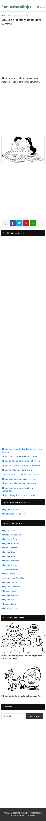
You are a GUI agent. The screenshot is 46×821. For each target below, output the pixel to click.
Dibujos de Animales (10, 543)
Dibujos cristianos (9, 582)
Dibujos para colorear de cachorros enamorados (17, 489)
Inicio (3, 15)
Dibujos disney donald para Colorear (18, 495)
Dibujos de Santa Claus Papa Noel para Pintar (22, 696)
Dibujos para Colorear (10, 539)
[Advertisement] (23, 51)
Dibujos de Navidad (9, 509)
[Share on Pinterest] (26, 223)
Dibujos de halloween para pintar (16, 469)
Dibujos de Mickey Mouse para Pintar (19, 483)
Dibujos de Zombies (9, 604)
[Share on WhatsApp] (33, 223)
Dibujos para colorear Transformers (18, 478)
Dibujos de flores (8, 591)
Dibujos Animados (9, 547)
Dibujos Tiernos (8, 573)
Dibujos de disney (8, 552)
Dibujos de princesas (10, 560)
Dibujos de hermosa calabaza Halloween (20, 465)
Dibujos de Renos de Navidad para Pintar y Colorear (21, 450)
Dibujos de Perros (9, 565)
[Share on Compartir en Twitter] (19, 223)
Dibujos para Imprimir (11, 534)
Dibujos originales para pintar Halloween (20, 460)
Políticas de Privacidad (26, 816)
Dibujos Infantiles (9, 608)
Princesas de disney (9, 569)
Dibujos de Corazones (10, 586)
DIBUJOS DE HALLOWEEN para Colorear (20, 474)
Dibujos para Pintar (9, 530)
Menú (42, 7)
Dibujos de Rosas (8, 599)
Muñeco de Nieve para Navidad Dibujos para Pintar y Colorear (21, 657)
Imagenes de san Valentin (12, 578)
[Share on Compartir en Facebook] (13, 223)
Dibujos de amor (8, 556)
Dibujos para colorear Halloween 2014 (19, 456)
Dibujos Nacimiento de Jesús (13, 513)
